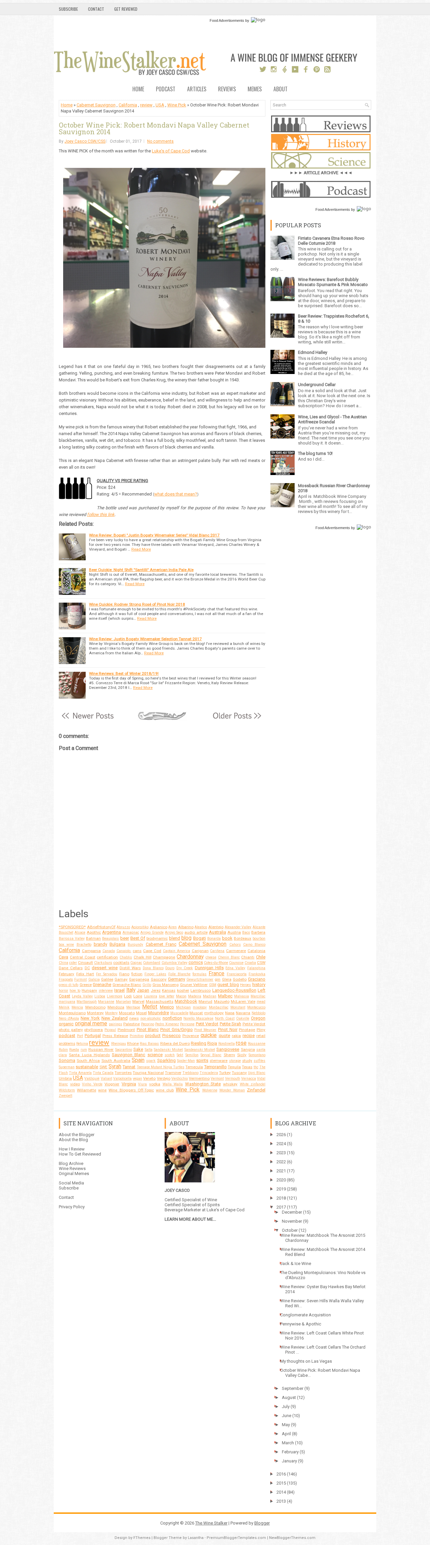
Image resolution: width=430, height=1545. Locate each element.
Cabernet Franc (161, 944)
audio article (195, 932)
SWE (103, 1067)
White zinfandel (253, 1084)
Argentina (111, 932)
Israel (119, 990)
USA (160, 104)
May (286, 1424)
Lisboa (99, 996)
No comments (160, 141)
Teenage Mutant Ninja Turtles (160, 1067)
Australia (217, 932)
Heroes (245, 985)
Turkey (225, 1072)
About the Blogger (76, 1134)
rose (241, 1043)
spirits (202, 1060)
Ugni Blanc (256, 1073)
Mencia (77, 1007)
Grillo (146, 985)
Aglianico (158, 927)
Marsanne (106, 1001)
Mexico (167, 1007)
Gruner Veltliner (194, 984)
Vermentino (199, 1078)
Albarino (186, 927)
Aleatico (201, 927)
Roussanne (256, 1043)
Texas (247, 1067)
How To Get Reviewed (80, 1154)
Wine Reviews (72, 1168)
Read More (141, 549)
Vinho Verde (92, 1084)
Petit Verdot (207, 1023)
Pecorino (147, 1024)
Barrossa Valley (72, 938)
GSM (212, 985)
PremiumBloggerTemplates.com (236, 1538)
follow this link (101, 514)
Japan (143, 990)
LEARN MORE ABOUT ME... (190, 1219)
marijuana (67, 1001)
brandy (100, 944)
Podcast (165, 89)
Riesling (198, 1043)
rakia (236, 1035)
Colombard (151, 963)
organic (66, 1023)
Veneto (149, 1078)
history (258, 984)
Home (138, 89)
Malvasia (241, 996)
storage (235, 1061)
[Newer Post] (88, 719)
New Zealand (114, 1018)
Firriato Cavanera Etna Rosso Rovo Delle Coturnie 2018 (331, 241)
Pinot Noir (228, 1029)
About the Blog (73, 1139)
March (288, 1442)
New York (90, 1018)
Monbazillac (218, 1007)
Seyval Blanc (211, 1055)
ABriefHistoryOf (101, 927)
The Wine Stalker (211, 1523)
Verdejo (163, 1078)
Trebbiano (190, 1073)
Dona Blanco (153, 968)
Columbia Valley (174, 963)
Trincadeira (209, 1073)
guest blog (228, 984)
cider (73, 963)
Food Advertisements (227, 20)
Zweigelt (65, 1095)
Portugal (93, 1035)
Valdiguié (91, 1078)
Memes (255, 89)
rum (84, 1049)
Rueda (74, 1049)
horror (63, 990)
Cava (63, 956)
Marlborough (87, 1001)
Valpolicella (122, 1078)
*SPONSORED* (72, 927)
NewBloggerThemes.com (292, 1538)
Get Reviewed (125, 9)
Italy (130, 990)
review (146, 104)
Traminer (173, 1072)
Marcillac (258, 996)
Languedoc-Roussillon (234, 990)
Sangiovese (227, 1049)
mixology (200, 1007)
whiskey (230, 1084)
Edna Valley (235, 968)
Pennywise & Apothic (300, 1323)
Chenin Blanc (229, 957)
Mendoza (116, 1007)
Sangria (248, 1049)
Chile (260, 956)
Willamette (86, 1090)
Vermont (217, 1078)
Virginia (129, 1083)
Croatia (250, 963)
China (63, 963)
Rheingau (118, 1043)
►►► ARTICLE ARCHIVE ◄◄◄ (321, 172)
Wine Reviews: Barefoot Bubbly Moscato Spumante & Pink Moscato (333, 282)
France (216, 974)
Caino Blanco (254, 944)
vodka (154, 1084)
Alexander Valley (238, 927)
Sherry (229, 1054)
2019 (281, 1188)
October (290, 1230)
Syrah (115, 1067)
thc (256, 1067)
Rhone (133, 1043)
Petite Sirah (231, 1023)
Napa (229, 1013)
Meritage (133, 1007)
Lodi (128, 996)
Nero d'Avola (69, 1018)
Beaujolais (110, 938)
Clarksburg (103, 963)
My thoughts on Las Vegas (306, 1361)
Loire (137, 996)
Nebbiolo (258, 1013)
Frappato (66, 979)
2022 (281, 1161)
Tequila (234, 1067)
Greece (86, 984)
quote (224, 1035)
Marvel (138, 1001)
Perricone (187, 1024)
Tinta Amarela (80, 1073)
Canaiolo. (124, 951)
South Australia (115, 1060)
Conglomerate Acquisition (305, 1314)
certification (107, 957)
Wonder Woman (232, 1090)
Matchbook (186, 1001)
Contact (96, 9)
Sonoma (67, 1060)
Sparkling (166, 1060)
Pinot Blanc (148, 1029)
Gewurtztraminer (199, 979)
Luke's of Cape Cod (171, 150)
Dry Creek (184, 968)
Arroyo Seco (174, 932)
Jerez (156, 990)
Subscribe (68, 9)
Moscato (127, 1013)
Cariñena (217, 951)
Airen (172, 927)
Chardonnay (190, 957)
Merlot (149, 1007)
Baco (246, 932)
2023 (281, 1152)
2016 (281, 1474)
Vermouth (232, 1078)
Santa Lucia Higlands (89, 1054)
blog (186, 938)
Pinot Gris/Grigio (176, 1029)
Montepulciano (72, 1013)
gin (217, 979)
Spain (138, 1060)
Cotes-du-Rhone (216, 963)
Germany (176, 979)
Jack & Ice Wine (295, 1263)
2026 (281, 1134)
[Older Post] (236, 719)
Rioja (212, 1043)
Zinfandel (256, 1089)
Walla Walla (173, 1084)
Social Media (71, 1182)
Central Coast (82, 957)
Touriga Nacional (148, 1072)
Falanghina (256, 968)
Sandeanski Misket (199, 1049)
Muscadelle (179, 1013)
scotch (170, 1055)
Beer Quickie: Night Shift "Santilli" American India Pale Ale (141, 569)
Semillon (192, 1055)
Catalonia (256, 950)
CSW (261, 962)
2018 (281, 1198)
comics (195, 962)
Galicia (94, 979)
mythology (214, 1013)
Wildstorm (67, 1090)
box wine (66, 944)
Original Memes (74, 1173)
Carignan (200, 950)
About (280, 89)
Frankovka (257, 974)
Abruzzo (123, 927)
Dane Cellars (71, 968)
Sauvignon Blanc (128, 1054)
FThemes (141, 1538)
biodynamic (157, 938)
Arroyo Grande (152, 932)
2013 (281, 1501)
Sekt (180, 1055)
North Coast (224, 1018)
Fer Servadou (106, 974)
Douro (169, 968)
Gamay (121, 979)
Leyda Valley (82, 996)
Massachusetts (159, 1001)
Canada (108, 951)
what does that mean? (175, 494)
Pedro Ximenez (167, 1024)
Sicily (242, 1054)
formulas (199, 974)
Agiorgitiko (139, 927)
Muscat (196, 1013)
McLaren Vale (243, 1001)
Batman (93, 938)
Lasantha (196, 1538)
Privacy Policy (72, 1206)
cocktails (121, 962)
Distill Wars (130, 968)
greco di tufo (68, 985)
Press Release (115, 1035)
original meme (91, 1024)
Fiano (124, 974)
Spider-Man (186, 1061)
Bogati (199, 938)
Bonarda (214, 938)
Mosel (141, 1013)
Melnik (64, 1007)
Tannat (129, 1066)
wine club (165, 1090)
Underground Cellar (317, 384)
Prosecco (171, 1035)
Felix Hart (85, 974)
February (66, 974)
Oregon (258, 1018)
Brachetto (84, 944)
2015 (281, 1483)
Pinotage (247, 1029)
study (247, 1060)
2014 (281, 1492)
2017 (281, 1207)
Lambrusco (200, 990)
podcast (67, 1035)
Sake (138, 1049)
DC (87, 968)
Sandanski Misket (168, 1049)
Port (80, 1036)
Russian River (101, 1049)
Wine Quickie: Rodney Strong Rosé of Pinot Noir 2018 (137, 604)
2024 (281, 1143)
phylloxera (93, 1029)
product (153, 1035)
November (292, 1221)
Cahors (235, 944)
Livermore (114, 996)
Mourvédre (158, 1012)
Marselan (123, 1001)
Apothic (94, 932)
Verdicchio (179, 1078)
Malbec (225, 995)
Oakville (242, 1018)
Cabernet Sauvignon (96, 104)
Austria (234, 932)
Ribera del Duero (175, 1043)
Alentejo (215, 927)
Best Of (137, 938)
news (134, 1018)
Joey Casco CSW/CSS (84, 141)
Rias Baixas (149, 1043)
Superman (67, 1067)
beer (124, 938)
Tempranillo (215, 1066)
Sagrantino (123, 1049)
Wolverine (209, 1090)
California (128, 104)
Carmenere (236, 950)
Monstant (237, 1007)
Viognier (111, 1084)
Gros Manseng (166, 984)
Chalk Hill (143, 957)
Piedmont (126, 1029)
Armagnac (131, 932)
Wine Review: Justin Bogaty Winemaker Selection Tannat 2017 (145, 639)
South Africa (88, 1060)
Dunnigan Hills (209, 967)
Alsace (80, 932)
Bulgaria (117, 944)
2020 (281, 1179)
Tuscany (239, 1072)
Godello (240, 979)
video (75, 1084)
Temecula (194, 1067)
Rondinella (226, 1043)
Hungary (89, 990)
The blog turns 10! (315, 453)
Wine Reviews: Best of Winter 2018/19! (124, 673)
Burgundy (135, 944)
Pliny (261, 1029)
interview (106, 990)
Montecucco (256, 1007)
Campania (91, 950)
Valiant (106, 1078)
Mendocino (95, 1007)
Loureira (150, 996)
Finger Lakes (155, 974)
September (292, 1388)
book (227, 938)
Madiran (209, 996)
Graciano (256, 979)
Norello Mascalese (198, 1018)
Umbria (65, 1078)
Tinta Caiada (103, 1073)
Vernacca (248, 1078)
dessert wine (105, 967)
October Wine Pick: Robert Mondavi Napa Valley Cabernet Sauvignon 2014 (154, 128)
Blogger (262, 1523)
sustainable (87, 1066)
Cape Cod (152, 950)
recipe (249, 1035)
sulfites (259, 1061)
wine (102, 1090)
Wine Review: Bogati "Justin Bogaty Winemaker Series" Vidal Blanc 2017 (154, 535)
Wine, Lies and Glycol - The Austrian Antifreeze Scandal (332, 419)
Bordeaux (242, 938)
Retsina (82, 1043)
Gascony (159, 979)
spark (151, 1061)
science (155, 1054)
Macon (181, 996)
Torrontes (123, 1072)
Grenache (102, 984)
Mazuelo (221, 1001)
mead (261, 1001)
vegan (137, 1078)
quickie (209, 1035)
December (292, 1212)
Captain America (176, 951)
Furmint (80, 979)
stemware (218, 1060)
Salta (149, 1049)
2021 (281, 1170)
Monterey (95, 1013)
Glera (226, 979)
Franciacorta (237, 974)
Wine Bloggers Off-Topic (131, 1090)
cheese (211, 957)
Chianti (247, 957)
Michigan (183, 1007)
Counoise (236, 963)
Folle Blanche (179, 974)
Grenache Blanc (127, 984)
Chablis (126, 957)
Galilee (107, 979)
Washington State (203, 1083)
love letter (166, 996)
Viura (142, 1084)
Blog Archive (71, 1163)
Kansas (168, 990)
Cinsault (85, 962)
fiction (136, 974)
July (286, 1406)
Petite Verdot (254, 1024)
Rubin (63, 1049)
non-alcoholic (150, 1018)
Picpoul (110, 1030)
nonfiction (172, 1018)
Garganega (139, 979)
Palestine (131, 1024)
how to (75, 990)
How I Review (72, 1149)
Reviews (227, 89)
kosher (183, 990)
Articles (196, 89)
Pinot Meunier (205, 1030)
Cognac (136, 963)
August (289, 1397)
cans (137, 950)
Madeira (194, 996)
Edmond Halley (312, 352)
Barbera (258, 932)
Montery (111, 1013)
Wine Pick (176, 104)
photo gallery (71, 1029)
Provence (190, 1035)
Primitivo (136, 1036)
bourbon (259, 938)
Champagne (164, 957)
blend (174, 938)
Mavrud (205, 1001)
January (289, 1460)
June (286, 1415)
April (286, 1433)
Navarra (243, 1013)
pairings (115, 1024)
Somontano (257, 1055)
